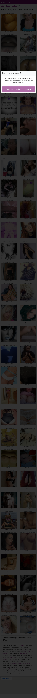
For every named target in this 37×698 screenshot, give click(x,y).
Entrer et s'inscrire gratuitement (18, 89)
